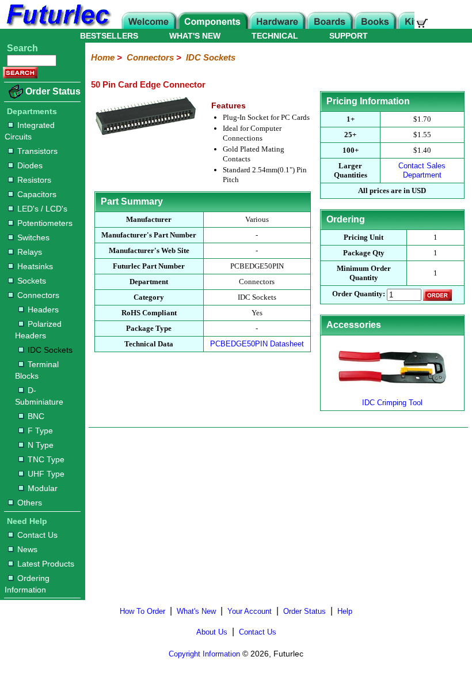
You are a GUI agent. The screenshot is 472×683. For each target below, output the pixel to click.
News (27, 549)
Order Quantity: (358, 294)
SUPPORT (348, 35)
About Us (211, 632)
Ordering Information (27, 583)
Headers (43, 309)
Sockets (31, 280)
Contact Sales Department (422, 170)
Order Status (53, 91)
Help (344, 611)
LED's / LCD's (42, 208)
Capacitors (36, 194)
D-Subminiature (39, 396)
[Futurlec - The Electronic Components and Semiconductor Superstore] (57, 26)
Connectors (38, 295)
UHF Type (46, 473)
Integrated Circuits (30, 130)
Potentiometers (45, 223)
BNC (36, 416)
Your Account (249, 611)
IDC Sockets (50, 349)
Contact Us (37, 534)
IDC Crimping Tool (392, 402)
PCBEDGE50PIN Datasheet (257, 343)
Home (103, 57)
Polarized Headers (38, 329)
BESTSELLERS (109, 35)
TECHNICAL (275, 35)
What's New (196, 611)
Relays (29, 251)
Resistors (34, 179)
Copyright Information (204, 654)
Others (29, 502)
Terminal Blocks (37, 370)
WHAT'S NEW (194, 35)
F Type (40, 430)
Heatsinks (35, 266)
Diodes (30, 165)
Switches (33, 237)
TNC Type (46, 459)
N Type (41, 445)
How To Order (142, 611)
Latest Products (45, 563)
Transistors (37, 151)
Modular (43, 488)
